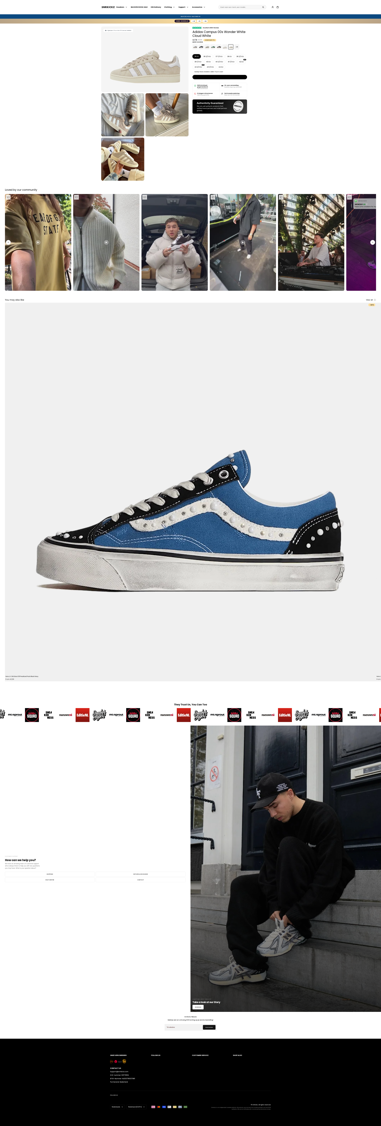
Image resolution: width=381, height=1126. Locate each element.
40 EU (208, 62)
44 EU (221, 67)
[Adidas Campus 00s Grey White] (195, 46)
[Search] (263, 7)
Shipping (50, 874)
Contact (140, 880)
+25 (237, 47)
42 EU (242, 61)
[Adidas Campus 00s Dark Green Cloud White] (213, 46)
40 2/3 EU (219, 62)
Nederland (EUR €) (135, 1107)
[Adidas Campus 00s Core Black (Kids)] (201, 46)
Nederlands (116, 1107)
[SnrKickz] (108, 7)
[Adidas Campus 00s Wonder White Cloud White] (230, 46)
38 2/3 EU (240, 56)
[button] (277, 7)
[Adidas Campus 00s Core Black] (218, 46)
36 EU (196, 56)
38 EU (229, 56)
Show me (198, 1007)
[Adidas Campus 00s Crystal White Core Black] (207, 46)
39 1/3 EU (198, 62)
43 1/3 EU (210, 67)
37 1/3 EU (219, 56)
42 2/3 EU (199, 66)
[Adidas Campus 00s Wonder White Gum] (224, 46)
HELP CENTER (49, 880)
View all (369, 300)
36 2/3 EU (207, 56)
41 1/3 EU (231, 62)
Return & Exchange (140, 874)
